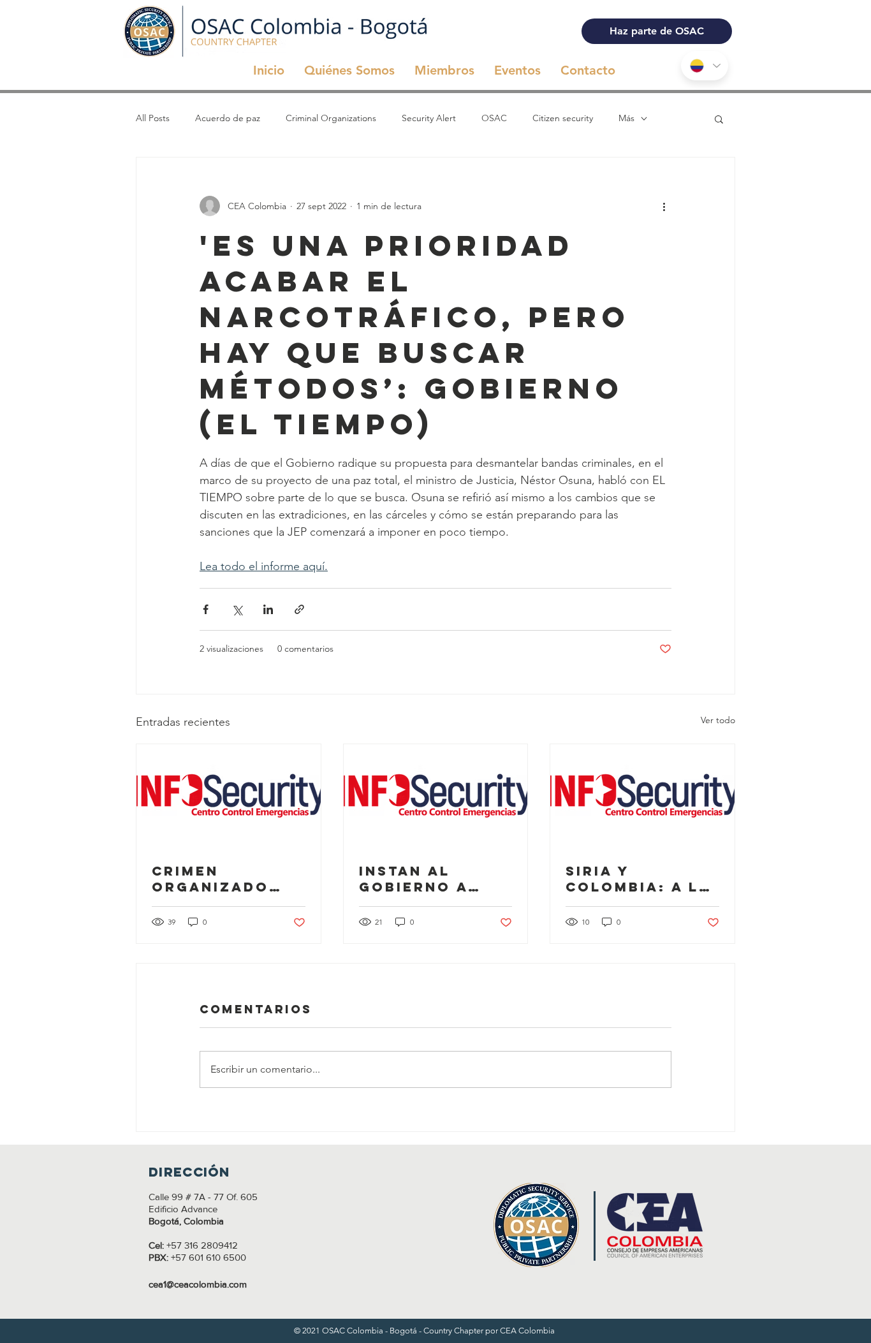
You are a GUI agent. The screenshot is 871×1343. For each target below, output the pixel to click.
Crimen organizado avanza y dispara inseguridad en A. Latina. (226, 879)
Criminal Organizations (331, 118)
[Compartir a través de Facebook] (206, 609)
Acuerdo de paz (227, 118)
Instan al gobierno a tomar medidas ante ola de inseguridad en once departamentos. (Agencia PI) (434, 879)
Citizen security (562, 118)
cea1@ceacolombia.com (198, 1284)
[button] (719, 119)
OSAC (494, 118)
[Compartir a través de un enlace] (299, 609)
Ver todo (718, 720)
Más (626, 118)
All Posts (153, 118)
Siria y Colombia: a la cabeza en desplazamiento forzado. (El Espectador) (638, 879)
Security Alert (429, 118)
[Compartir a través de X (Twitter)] (237, 609)
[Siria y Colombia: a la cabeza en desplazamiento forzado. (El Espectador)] (642, 796)
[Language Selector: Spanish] (704, 65)
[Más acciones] (663, 206)
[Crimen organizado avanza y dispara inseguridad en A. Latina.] (228, 796)
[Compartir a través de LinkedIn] (268, 609)
